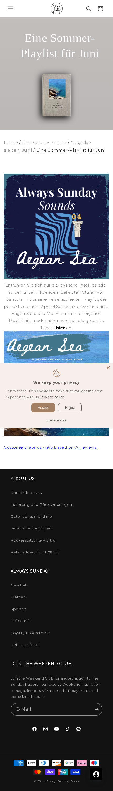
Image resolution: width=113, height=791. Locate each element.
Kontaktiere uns (26, 492)
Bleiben (18, 597)
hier (60, 327)
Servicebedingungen (31, 528)
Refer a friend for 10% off (35, 552)
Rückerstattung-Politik (33, 540)
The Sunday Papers (44, 142)
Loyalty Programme (30, 632)
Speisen (18, 608)
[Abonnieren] (96, 709)
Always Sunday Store (62, 781)
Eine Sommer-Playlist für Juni (71, 150)
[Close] (108, 367)
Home (11, 142)
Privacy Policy (52, 397)
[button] (10, 8)
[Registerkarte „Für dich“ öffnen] (96, 774)
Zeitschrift (20, 620)
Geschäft (19, 585)
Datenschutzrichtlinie (31, 516)
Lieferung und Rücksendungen (41, 504)
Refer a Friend (24, 644)
